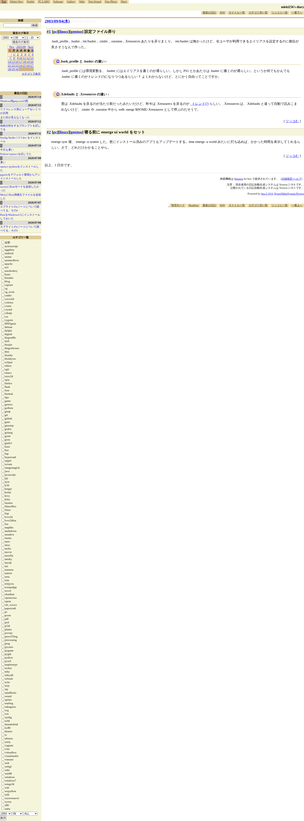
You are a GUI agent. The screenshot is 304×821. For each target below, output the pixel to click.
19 (28, 61)
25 (24, 65)
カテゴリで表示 (31, 73)
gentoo (76, 31)
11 (24, 58)
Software (58, 1)
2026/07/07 (34, 202)
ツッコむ (292, 121)
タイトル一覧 (237, 12)
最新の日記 (209, 12)
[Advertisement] (228, 220)
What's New (16, 1)
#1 (49, 31)
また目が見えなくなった (15, 117)
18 (24, 61)
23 (17, 65)
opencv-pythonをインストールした (19, 168)
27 (31, 65)
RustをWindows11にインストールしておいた (20, 216)
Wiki (82, 1)
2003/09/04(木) (57, 21)
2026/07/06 (34, 222)
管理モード (178, 205)
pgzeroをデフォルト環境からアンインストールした (20, 176)
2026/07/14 (34, 96)
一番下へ (297, 12)
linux (64, 31)
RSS (222, 12)
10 (20, 58)
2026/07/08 (34, 182)
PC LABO (43, 1)
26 (28, 65)
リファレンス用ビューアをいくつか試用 (20, 111)
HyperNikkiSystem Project (289, 193)
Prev (11, 46)
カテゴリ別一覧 (258, 12)
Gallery (71, 1)
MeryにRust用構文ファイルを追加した (20, 196)
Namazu (238, 178)
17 (20, 61)
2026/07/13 (34, 105)
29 (13, 69)
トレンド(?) (200, 103)
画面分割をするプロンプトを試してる (20, 127)
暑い (3, 162)
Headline (194, 205)
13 (31, 58)
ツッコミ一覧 (280, 12)
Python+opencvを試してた (15, 154)
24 (20, 65)
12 (28, 58)
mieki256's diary (292, 7)
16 (17, 61)
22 (13, 65)
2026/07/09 (34, 158)
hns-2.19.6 (267, 193)
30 (17, 69)
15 (13, 61)
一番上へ (297, 205)
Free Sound (95, 1)
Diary (124, 1)
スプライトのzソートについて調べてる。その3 (19, 228)
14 (9, 61)
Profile (30, 1)
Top (4, 1)
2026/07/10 (34, 145)
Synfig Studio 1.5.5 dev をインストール (20, 139)
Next (30, 46)
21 (9, 65)
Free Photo (111, 1)
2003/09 (21, 46)
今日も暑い (7, 149)
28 (9, 69)
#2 (49, 132)
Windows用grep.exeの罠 (14, 101)
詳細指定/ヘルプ (291, 178)
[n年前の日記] (83, 21)
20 (31, 61)
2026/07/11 (34, 133)
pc (55, 31)
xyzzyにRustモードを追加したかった (19, 188)
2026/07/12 (34, 121)
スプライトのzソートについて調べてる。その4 (19, 208)
